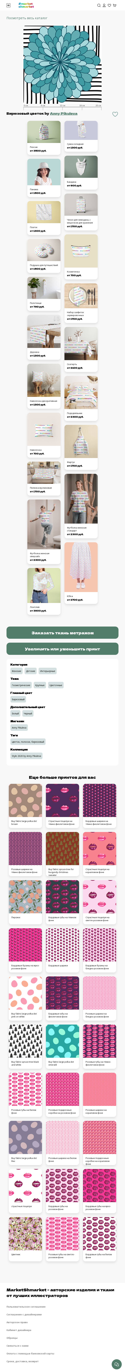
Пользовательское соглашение (26, 1306)
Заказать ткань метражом (62, 632)
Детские (30, 671)
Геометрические (21, 685)
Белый (15, 713)
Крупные (40, 685)
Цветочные (55, 685)
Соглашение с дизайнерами (24, 1314)
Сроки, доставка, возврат (23, 1361)
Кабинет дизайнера (19, 1330)
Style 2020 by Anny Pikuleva (26, 755)
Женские (16, 671)
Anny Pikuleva (63, 113)
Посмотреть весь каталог (27, 18)
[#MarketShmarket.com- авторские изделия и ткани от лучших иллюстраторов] (26, 5)
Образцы (12, 1337)
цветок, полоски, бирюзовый (28, 741)
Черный (28, 713)
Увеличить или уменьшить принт (62, 649)
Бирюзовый (18, 699)
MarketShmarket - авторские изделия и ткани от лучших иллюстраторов (60, 1292)
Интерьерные (47, 671)
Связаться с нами (17, 1345)
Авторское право (17, 1322)
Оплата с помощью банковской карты (30, 1353)
